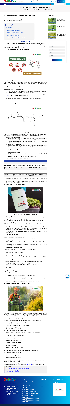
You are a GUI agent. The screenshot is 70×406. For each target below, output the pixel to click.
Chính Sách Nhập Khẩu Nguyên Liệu (46, 390)
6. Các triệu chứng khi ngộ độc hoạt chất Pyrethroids (16, 37)
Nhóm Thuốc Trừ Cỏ (24, 387)
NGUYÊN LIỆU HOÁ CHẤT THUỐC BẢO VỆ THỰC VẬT (29, 381)
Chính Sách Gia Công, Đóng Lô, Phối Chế (46, 382)
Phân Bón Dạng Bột (24, 399)
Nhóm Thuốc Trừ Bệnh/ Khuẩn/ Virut (27, 385)
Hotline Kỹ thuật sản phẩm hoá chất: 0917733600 (12, 394)
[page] (54, 382)
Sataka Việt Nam (29, 364)
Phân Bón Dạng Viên (24, 401)
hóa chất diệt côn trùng (38, 363)
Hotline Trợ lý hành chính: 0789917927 (12, 391)
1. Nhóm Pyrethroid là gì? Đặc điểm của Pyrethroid (16, 28)
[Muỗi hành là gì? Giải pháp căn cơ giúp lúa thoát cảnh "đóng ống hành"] (52, 28)
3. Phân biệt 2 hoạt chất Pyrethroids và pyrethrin (15, 32)
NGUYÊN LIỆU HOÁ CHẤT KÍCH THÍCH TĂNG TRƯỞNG (29, 393)
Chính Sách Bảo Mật (44, 384)
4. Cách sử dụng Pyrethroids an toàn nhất (14, 33)
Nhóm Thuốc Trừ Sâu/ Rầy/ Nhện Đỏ (27, 383)
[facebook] (59, 389)
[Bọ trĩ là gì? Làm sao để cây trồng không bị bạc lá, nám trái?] (52, 36)
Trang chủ (19, 9)
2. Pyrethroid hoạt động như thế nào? (13, 30)
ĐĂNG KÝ (57, 60)
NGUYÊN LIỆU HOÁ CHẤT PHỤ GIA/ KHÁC (27, 389)
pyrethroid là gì (43, 44)
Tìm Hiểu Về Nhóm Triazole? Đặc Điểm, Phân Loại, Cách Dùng (16, 371)
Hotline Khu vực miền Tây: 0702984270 (12, 396)
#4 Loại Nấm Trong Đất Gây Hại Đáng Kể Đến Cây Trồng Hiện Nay (17, 368)
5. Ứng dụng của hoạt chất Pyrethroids (13, 35)
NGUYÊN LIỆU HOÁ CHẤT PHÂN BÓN (26, 395)
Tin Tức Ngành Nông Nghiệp (27, 9)
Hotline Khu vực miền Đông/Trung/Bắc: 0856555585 (12, 389)
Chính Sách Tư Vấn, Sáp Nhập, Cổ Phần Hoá (46, 387)
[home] (4, 4)
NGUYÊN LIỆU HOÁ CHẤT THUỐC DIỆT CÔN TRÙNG (29, 391)
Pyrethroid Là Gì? (9, 27)
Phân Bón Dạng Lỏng (24, 397)
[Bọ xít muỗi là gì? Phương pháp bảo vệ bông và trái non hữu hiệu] (52, 21)
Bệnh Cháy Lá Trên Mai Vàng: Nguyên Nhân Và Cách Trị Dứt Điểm (17, 370)
